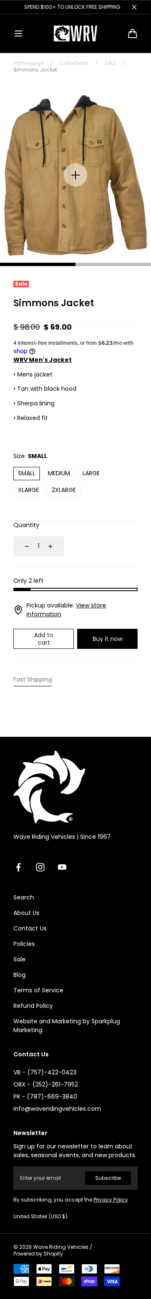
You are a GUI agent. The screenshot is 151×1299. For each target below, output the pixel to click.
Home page (28, 63)
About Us (26, 913)
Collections (74, 63)
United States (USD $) (40, 1216)
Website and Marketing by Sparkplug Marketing (66, 1025)
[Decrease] (21, 546)
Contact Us (30, 928)
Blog (19, 975)
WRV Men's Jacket (42, 360)
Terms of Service (38, 990)
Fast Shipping (32, 679)
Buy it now (107, 639)
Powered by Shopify (38, 1253)
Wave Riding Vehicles (61, 1247)
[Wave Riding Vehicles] (75, 33)
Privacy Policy (111, 1199)
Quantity (26, 525)
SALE (110, 63)
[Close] (134, 7)
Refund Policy (33, 1006)
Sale (19, 959)
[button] (18, 33)
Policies (24, 944)
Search (23, 897)
